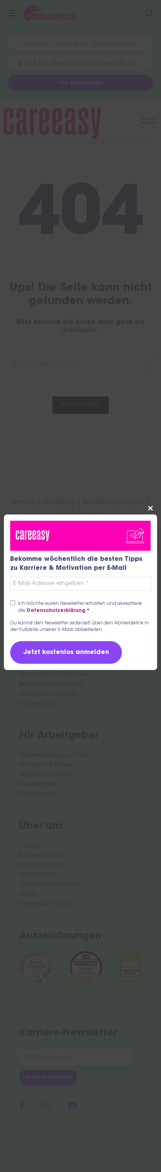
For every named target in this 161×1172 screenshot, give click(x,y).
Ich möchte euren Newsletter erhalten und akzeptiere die (80, 607)
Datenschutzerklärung (58, 610)
